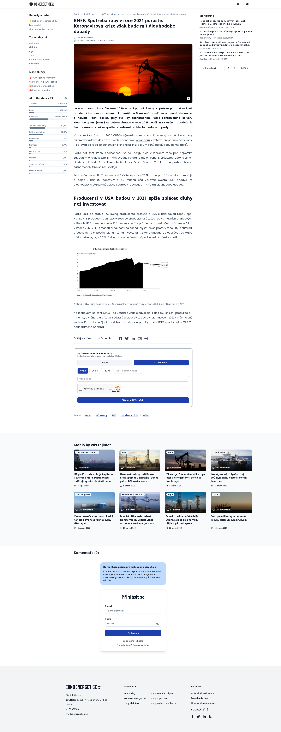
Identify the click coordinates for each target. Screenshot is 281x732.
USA (114, 415)
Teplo (32, 55)
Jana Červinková (85, 37)
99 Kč (95, 370)
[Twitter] (200, 716)
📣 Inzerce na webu (39, 90)
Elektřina (33, 47)
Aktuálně (34, 43)
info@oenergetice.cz (77, 714)
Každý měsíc (161, 362)
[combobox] (225, 15)
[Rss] (212, 716)
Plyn (31, 51)
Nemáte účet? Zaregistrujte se (133, 645)
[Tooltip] (66, 98)
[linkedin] (133, 338)
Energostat (35, 25)
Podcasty (34, 63)
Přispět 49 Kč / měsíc (133, 400)
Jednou (105, 362)
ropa (88, 415)
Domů (76, 14)
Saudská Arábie (129, 415)
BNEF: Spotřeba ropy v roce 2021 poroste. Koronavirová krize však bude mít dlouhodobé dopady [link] (144, 14)
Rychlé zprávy (90, 14)
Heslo (108, 618)
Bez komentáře (107, 40)
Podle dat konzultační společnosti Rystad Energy (107, 153)
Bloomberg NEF (84, 122)
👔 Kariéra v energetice (41, 85)
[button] (122, 271)
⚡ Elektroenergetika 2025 (43, 20)
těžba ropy (101, 415)
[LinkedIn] (206, 716)
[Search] (238, 4)
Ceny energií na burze (41, 29)
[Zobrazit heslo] (158, 624)
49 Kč (83, 370)
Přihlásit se (133, 633)
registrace (117, 577)
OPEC (146, 415)
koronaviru (143, 140)
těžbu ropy (159, 135)
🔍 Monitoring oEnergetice (43, 81)
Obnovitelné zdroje (39, 59)
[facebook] (120, 338)
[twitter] (127, 338)
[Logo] (41, 4)
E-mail (108, 606)
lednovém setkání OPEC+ (95, 313)
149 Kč (107, 370)
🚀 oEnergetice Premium (42, 77)
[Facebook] (194, 716)
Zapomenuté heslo (133, 640)
